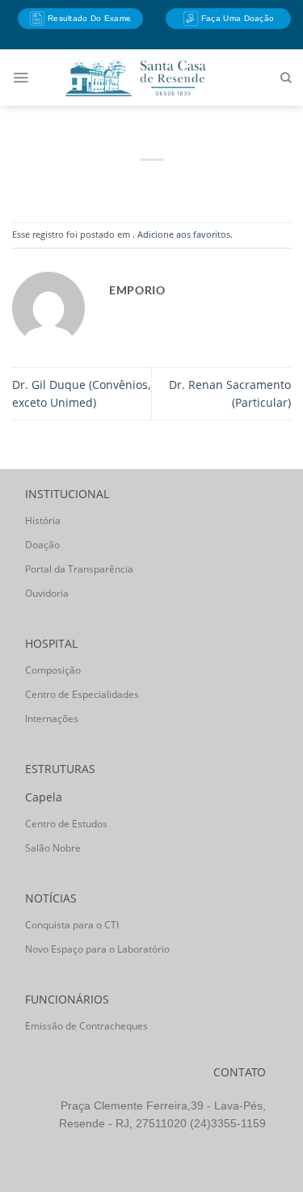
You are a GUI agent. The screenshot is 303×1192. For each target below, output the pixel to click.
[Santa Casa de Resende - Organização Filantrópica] (135, 77)
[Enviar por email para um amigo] (164, 184)
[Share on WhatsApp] (87, 184)
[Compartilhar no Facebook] (113, 184)
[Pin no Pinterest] (189, 184)
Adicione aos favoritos (183, 234)
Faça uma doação (237, 18)
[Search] (285, 77)
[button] (20, 77)
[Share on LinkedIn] (215, 184)
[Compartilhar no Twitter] (138, 184)
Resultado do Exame (88, 18)
